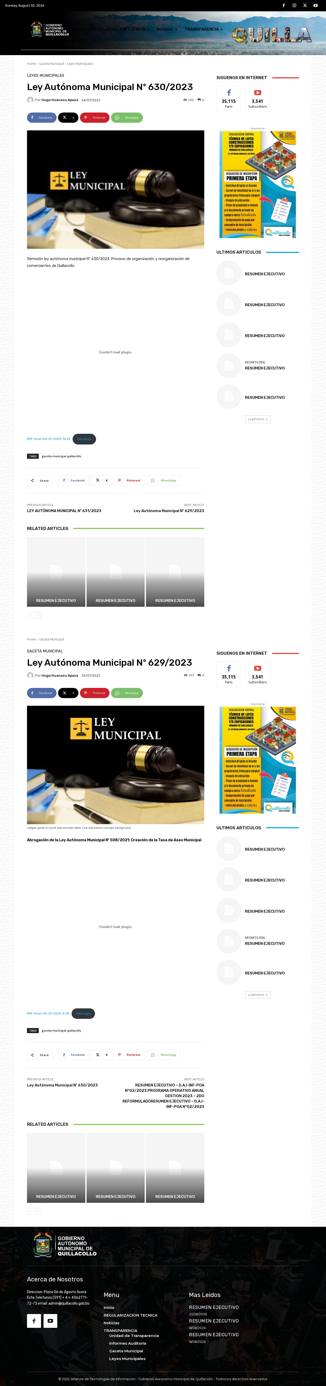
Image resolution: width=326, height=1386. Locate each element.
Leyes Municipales (80, 63)
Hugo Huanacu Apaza (60, 100)
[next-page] (38, 615)
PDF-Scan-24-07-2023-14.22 (48, 439)
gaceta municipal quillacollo (61, 456)
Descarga (84, 439)
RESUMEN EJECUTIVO (115, 600)
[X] (305, 6)
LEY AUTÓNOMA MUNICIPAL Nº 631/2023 (64, 511)
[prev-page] (30, 615)
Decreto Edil (255, 362)
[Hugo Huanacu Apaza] (31, 100)
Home (31, 63)
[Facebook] (284, 6)
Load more (256, 419)
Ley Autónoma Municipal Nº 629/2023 (169, 511)
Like (229, 90)
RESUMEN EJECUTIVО (56, 600)
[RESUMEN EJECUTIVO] (116, 572)
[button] (287, 29)
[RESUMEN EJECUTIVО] (56, 572)
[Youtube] (315, 6)
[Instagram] (294, 6)
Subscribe (258, 90)
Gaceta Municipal (51, 63)
